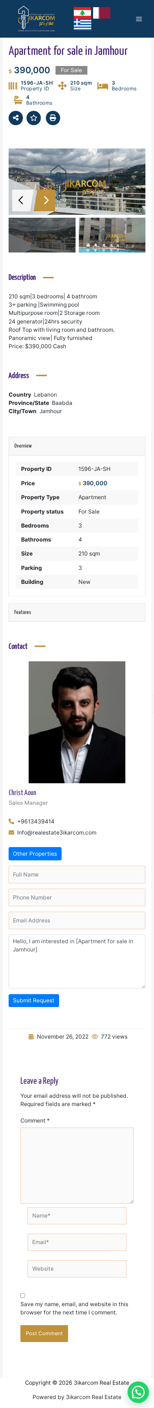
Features (22, 612)
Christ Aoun (22, 793)
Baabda (62, 403)
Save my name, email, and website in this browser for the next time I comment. (74, 1308)
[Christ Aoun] (77, 721)
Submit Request (33, 1000)
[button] (138, 1392)
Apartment (92, 497)
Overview (23, 446)
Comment (35, 1120)
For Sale (89, 511)
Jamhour (50, 411)
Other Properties (35, 853)
